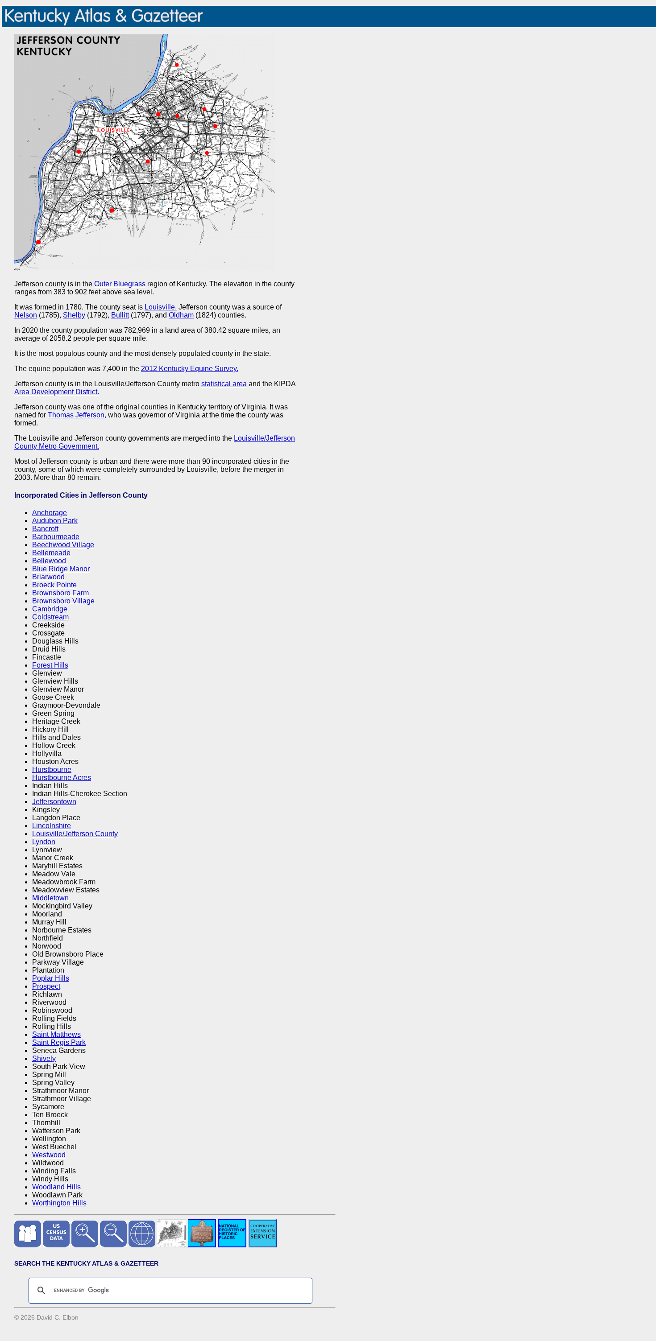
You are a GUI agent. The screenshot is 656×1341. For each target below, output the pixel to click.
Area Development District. (56, 392)
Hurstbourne (51, 769)
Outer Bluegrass (119, 284)
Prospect (46, 986)
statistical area (224, 384)
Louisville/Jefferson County (75, 834)
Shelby (74, 315)
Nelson (25, 315)
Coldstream (50, 617)
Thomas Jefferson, (77, 415)
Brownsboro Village (63, 601)
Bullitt (120, 315)
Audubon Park (55, 520)
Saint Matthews (56, 1034)
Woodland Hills (56, 1187)
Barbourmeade (55, 537)
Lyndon (43, 842)
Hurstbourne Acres (61, 777)
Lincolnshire (51, 825)
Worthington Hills (59, 1203)
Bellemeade (51, 553)
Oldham (181, 315)
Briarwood (48, 577)
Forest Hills (50, 665)
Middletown (50, 898)
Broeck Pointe (54, 585)
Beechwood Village (63, 545)
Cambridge (49, 609)
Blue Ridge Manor (61, 569)
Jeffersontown (54, 801)
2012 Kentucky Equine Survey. (189, 368)
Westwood (49, 1155)
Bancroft (45, 528)
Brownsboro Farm (60, 593)
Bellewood (49, 561)
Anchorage (49, 512)
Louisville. (161, 307)
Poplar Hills (50, 978)
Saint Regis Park (59, 1042)
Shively (44, 1058)
